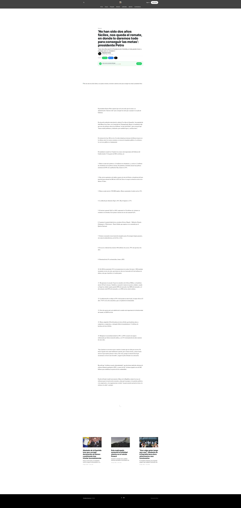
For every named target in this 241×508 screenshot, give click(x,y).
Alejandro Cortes (106, 52)
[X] (121, 497)
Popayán (112, 6)
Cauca (106, 6)
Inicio (101, 6)
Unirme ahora (139, 63)
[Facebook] (123, 497)
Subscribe (154, 2)
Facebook (111, 57)
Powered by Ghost (154, 498)
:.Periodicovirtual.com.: (87, 498)
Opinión (130, 6)
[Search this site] (84, 3)
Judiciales (124, 6)
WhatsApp (105, 57)
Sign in (148, 2)
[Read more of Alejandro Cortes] (99, 53)
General (118, 6)
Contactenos (137, 6)
